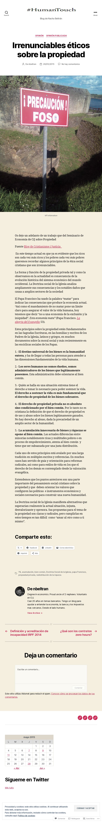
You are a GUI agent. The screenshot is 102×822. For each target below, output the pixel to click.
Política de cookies (26, 815)
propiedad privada (26, 575)
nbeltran (32, 64)
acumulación (27, 572)
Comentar (78, 688)
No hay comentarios (71, 64)
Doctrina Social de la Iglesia (58, 572)
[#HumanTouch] (85, 718)
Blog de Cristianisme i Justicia (43, 246)
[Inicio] (80, 718)
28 (29, 763)
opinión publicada (56, 36)
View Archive (34, 613)
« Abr (16, 768)
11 (8, 755)
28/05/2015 (48, 64)
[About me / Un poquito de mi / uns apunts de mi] (90, 718)
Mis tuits (9, 787)
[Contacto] (95, 718)
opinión (39, 36)
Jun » (42, 768)
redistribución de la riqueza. (49, 575)
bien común (39, 572)
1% (19, 572)
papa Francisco (79, 572)
